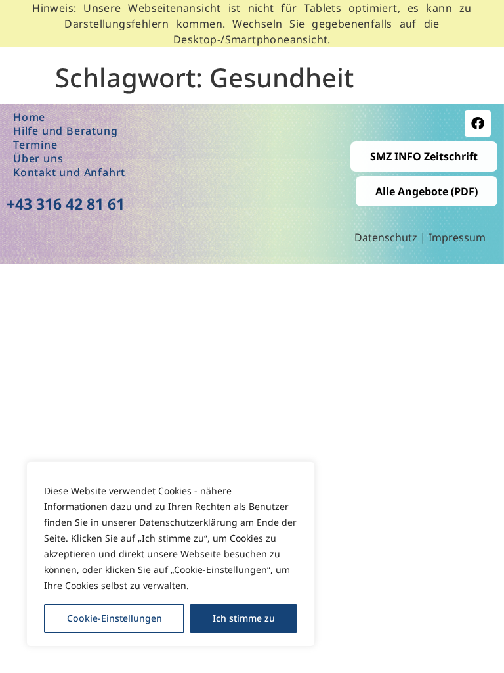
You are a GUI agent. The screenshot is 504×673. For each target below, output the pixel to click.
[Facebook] (478, 123)
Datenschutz (387, 237)
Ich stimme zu (244, 618)
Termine (35, 145)
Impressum (457, 237)
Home (29, 117)
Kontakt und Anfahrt (69, 172)
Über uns (38, 159)
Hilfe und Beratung (65, 131)
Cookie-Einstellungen (114, 618)
